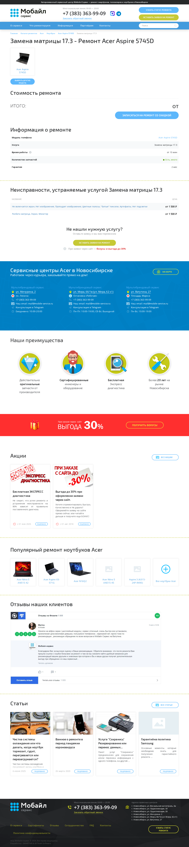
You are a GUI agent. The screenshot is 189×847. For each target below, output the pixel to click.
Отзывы (54, 825)
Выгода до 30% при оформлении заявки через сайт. (69, 495)
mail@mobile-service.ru (40, 303)
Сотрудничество (74, 825)
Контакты (105, 25)
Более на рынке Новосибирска (159, 384)
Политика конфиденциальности (31, 833)
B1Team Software (43, 843)
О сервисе (16, 25)
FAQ (92, 825)
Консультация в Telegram (30, 307)
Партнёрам (86, 25)
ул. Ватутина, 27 (141, 291)
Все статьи (166, 705)
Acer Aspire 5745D (168, 137)
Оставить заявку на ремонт (94, 242)
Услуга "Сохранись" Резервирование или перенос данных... (112, 743)
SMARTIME (28, 843)
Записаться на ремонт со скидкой (146, 115)
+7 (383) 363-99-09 (84, 13)
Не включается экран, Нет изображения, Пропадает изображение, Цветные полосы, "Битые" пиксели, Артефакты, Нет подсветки (80, 206)
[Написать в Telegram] (118, 13)
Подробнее (41, 524)
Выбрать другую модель (22, 81)
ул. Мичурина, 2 (26, 291)
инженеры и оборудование (74, 384)
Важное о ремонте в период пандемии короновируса (69, 743)
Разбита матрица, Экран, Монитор (30, 213)
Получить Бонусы (144, 425)
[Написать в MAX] (112, 13)
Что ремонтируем (40, 25)
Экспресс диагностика (116, 384)
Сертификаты (36, 825)
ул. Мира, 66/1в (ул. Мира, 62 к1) (93, 291)
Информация (65, 25)
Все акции (166, 457)
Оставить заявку (158, 17)
